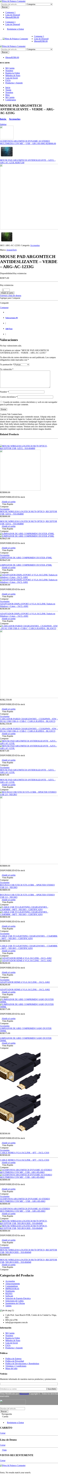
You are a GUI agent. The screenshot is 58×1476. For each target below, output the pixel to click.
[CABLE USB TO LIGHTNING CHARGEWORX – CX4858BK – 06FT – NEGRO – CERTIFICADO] (29, 911)
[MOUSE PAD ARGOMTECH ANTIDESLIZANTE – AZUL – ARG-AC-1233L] (29, 745)
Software (9, 1296)
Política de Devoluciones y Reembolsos (22, 1363)
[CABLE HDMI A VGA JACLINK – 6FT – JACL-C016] (29, 1090)
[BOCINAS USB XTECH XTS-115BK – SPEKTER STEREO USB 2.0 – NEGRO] (29, 828)
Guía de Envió (11, 78)
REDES (8, 1293)
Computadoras (11, 1286)
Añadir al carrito (7, 293)
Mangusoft (24, 1394)
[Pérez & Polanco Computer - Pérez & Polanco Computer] (12, 1)
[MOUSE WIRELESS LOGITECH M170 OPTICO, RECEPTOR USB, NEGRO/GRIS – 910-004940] (29, 1225)
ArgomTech (11, 250)
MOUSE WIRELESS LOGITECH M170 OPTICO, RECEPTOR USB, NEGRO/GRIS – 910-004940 (28, 1251)
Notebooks (10, 1291)
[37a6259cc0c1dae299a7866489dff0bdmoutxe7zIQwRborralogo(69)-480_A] (6, 243)
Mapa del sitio (11, 1368)
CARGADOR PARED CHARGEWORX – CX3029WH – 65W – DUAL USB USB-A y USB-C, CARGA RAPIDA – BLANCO (29, 720)
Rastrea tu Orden (12, 73)
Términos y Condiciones (15, 1366)
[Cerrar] (1, 1468)
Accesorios (14, 119)
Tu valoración (6, 369)
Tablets (8, 1306)
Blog (7, 95)
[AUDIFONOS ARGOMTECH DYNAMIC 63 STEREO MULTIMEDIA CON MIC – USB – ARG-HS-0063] (29, 1174)
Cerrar (2, 1433)
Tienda (8, 90)
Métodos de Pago (12, 75)
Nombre (4, 392)
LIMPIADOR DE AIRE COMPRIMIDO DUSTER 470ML (26, 557)
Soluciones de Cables (14, 1301)
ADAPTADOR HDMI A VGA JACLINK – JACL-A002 (25, 982)
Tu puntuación (7, 364)
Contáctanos (10, 100)
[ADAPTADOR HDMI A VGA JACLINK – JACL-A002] (29, 959)
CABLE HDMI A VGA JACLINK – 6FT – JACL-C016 (24, 1152)
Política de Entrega (13, 1358)
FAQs (8, 80)
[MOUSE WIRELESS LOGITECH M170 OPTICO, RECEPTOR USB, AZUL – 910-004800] (29, 468)
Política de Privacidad (14, 1361)
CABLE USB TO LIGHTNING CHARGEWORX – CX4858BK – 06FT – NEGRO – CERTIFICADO (28, 937)
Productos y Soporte (14, 83)
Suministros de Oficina (15, 1303)
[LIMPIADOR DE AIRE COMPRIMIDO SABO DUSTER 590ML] (29, 1003)
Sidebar (3, 124)
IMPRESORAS (12, 1288)
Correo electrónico (8, 397)
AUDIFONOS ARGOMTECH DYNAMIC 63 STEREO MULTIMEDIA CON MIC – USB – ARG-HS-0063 (25, 1200)
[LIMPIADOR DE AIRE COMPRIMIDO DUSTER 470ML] (29, 534)
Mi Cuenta (9, 68)
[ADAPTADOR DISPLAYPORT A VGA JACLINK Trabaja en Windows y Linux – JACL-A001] (29, 579)
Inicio (7, 87)
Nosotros (9, 70)
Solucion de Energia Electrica (18, 1298)
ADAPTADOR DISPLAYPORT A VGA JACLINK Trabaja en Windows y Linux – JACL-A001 (27, 605)
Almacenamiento (12, 1283)
